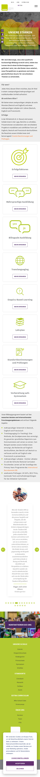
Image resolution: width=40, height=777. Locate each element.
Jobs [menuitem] (18, 2)
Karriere (20, 715)
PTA (20, 723)
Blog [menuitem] (12, 2)
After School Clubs (20, 701)
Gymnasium (20, 664)
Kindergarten (20, 657)
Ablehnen (20, 769)
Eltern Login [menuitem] (25, 2)
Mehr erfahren (20, 176)
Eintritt (20, 649)
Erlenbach (20, 679)
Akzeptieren (20, 763)
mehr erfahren (20, 209)
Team (20, 719)
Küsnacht (20, 682)
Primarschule (20, 660)
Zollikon (20, 686)
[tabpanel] (20, 543)
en (21, 5)
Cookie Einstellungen (20, 758)
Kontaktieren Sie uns (20, 624)
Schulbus (20, 668)
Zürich (20, 690)
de (18, 5)
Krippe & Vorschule (20, 653)
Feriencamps (20, 704)
